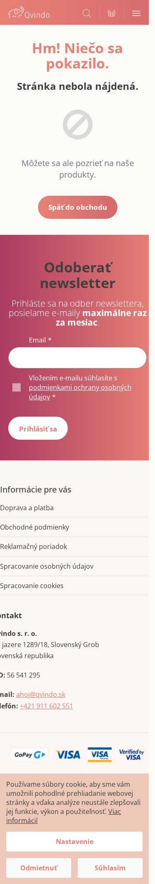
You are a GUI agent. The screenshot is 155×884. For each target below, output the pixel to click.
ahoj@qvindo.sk (40, 694)
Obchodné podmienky (34, 527)
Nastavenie (74, 841)
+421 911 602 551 (46, 705)
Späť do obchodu (77, 207)
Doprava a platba (27, 507)
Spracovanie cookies (32, 585)
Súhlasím (110, 867)
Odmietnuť (38, 867)
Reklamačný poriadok (33, 546)
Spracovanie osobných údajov (46, 566)
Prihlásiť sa (38, 429)
